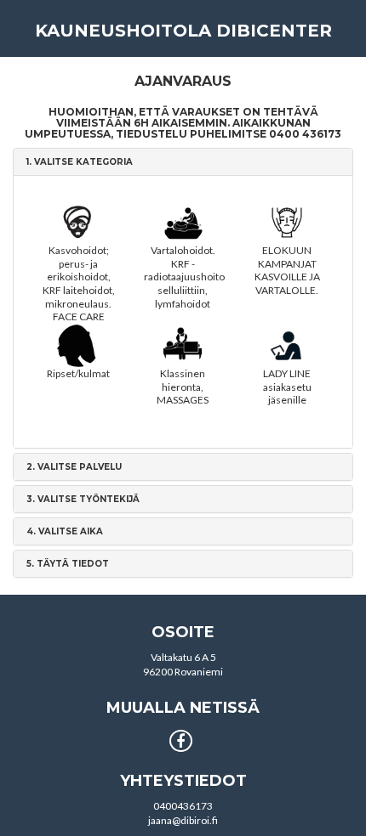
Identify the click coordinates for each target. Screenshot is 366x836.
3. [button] (83, 499)
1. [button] (79, 161)
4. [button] (64, 531)
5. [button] (67, 563)
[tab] (183, 162)
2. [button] (74, 466)
